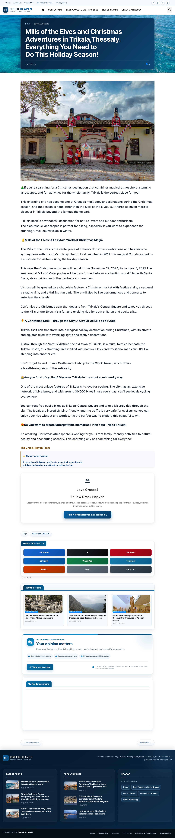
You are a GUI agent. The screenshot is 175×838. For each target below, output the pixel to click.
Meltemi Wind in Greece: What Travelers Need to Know (35, 782)
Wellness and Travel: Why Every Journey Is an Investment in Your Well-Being (36, 811)
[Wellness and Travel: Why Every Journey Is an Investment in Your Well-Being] (12, 813)
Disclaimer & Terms (45, 3)
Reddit (44, 569)
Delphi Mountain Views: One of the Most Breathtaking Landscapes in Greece (87, 616)
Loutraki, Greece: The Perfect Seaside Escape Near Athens (92, 812)
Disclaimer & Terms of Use (145, 833)
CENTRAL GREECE (41, 24)
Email (87, 569)
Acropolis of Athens (148, 793)
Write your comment (41, 667)
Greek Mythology (132, 10)
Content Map (55, 10)
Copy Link (131, 569)
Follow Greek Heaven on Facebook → (87, 514)
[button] (169, 10)
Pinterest (130, 552)
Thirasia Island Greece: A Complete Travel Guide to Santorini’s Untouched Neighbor (94, 799)
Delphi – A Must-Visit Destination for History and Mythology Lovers (42, 616)
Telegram (130, 561)
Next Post (144, 742)
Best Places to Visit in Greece (82, 10)
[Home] (42, 10)
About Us (17, 3)
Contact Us (28, 3)
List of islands (110, 10)
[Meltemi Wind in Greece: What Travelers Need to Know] (12, 784)
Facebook (44, 552)
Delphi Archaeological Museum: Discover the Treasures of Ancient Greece (128, 617)
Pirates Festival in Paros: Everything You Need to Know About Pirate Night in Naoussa (35, 796)
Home (7, 3)
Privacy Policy (61, 3)
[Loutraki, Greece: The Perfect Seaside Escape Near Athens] (70, 814)
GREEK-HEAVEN (25, 832)
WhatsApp (87, 561)
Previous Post (32, 742)
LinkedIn (44, 561)
